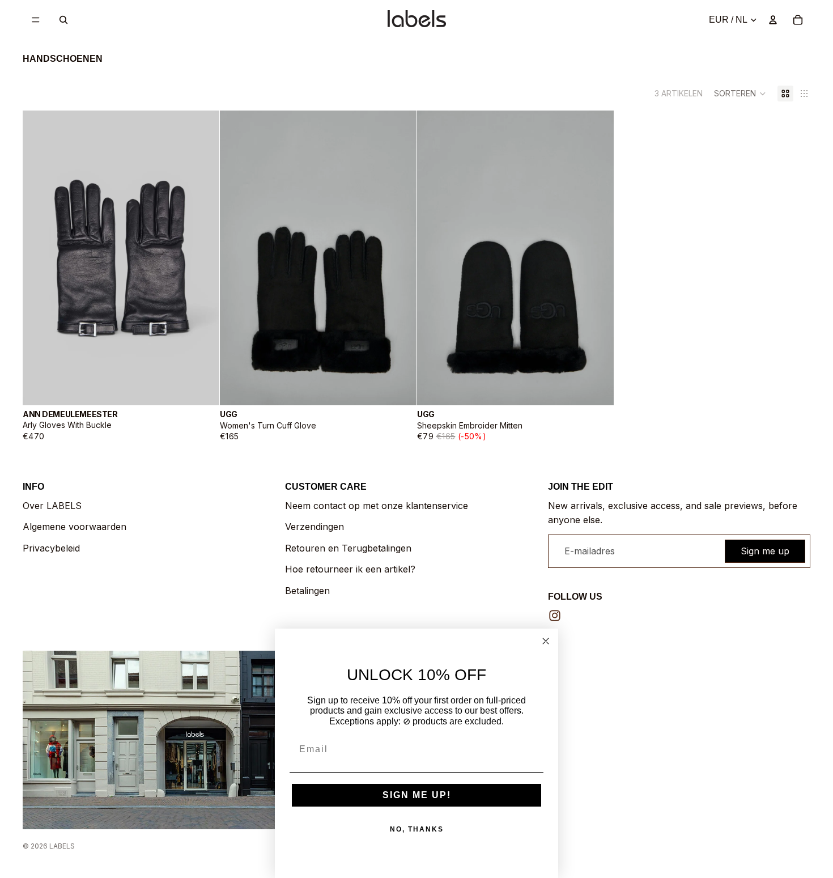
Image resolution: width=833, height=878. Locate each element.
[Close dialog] (545, 641)
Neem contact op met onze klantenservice (376, 505)
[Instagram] (555, 615)
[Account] (772, 19)
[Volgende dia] (202, 257)
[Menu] (36, 20)
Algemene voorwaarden (74, 526)
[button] (740, 93)
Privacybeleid (51, 548)
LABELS (62, 846)
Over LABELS (52, 505)
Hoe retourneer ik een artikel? (350, 569)
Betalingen (307, 590)
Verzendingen (314, 526)
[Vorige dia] (40, 257)
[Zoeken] (63, 19)
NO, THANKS (417, 829)
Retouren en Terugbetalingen (348, 548)
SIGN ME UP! (416, 795)
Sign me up (765, 551)
